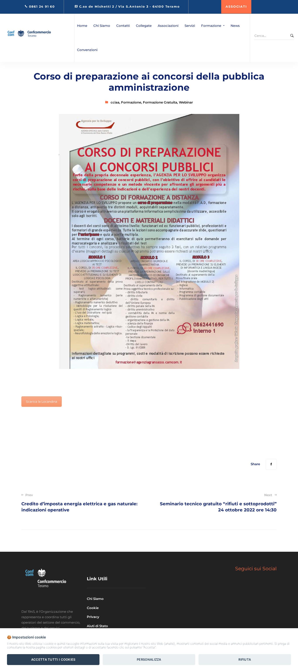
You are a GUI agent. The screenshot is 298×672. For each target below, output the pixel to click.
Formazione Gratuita (160, 102)
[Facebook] (271, 464)
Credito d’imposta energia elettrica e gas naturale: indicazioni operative (79, 502)
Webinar (186, 102)
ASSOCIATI (236, 6)
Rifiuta (244, 659)
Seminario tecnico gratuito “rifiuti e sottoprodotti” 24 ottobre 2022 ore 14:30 (218, 502)
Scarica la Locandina (41, 402)
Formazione (131, 102)
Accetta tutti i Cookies (53, 659)
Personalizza (149, 659)
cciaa (115, 102)
